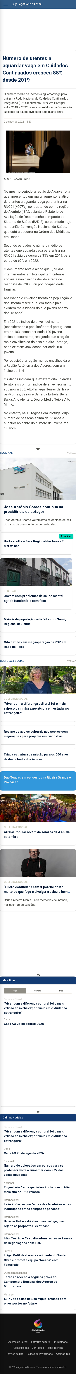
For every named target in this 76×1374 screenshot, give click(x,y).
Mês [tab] (61, 991)
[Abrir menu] (5, 4)
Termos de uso (14, 1353)
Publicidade (61, 1341)
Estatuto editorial (41, 1341)
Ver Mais (71, 453)
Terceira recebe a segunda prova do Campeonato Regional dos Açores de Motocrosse (30, 1281)
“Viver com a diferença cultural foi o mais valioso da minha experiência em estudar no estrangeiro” (36, 708)
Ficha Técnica (55, 1347)
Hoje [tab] (15, 991)
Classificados (21, 1347)
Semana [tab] (37, 991)
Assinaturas (63, 1353)
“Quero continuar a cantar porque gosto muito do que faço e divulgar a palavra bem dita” (36, 891)
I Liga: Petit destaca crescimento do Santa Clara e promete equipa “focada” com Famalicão (34, 1259)
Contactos (38, 1347)
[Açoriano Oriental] (38, 1333)
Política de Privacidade (40, 1353)
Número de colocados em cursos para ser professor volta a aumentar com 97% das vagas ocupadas (34, 1170)
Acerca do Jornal (18, 1341)
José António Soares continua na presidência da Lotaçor (33, 509)
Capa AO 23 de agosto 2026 (24, 1024)
